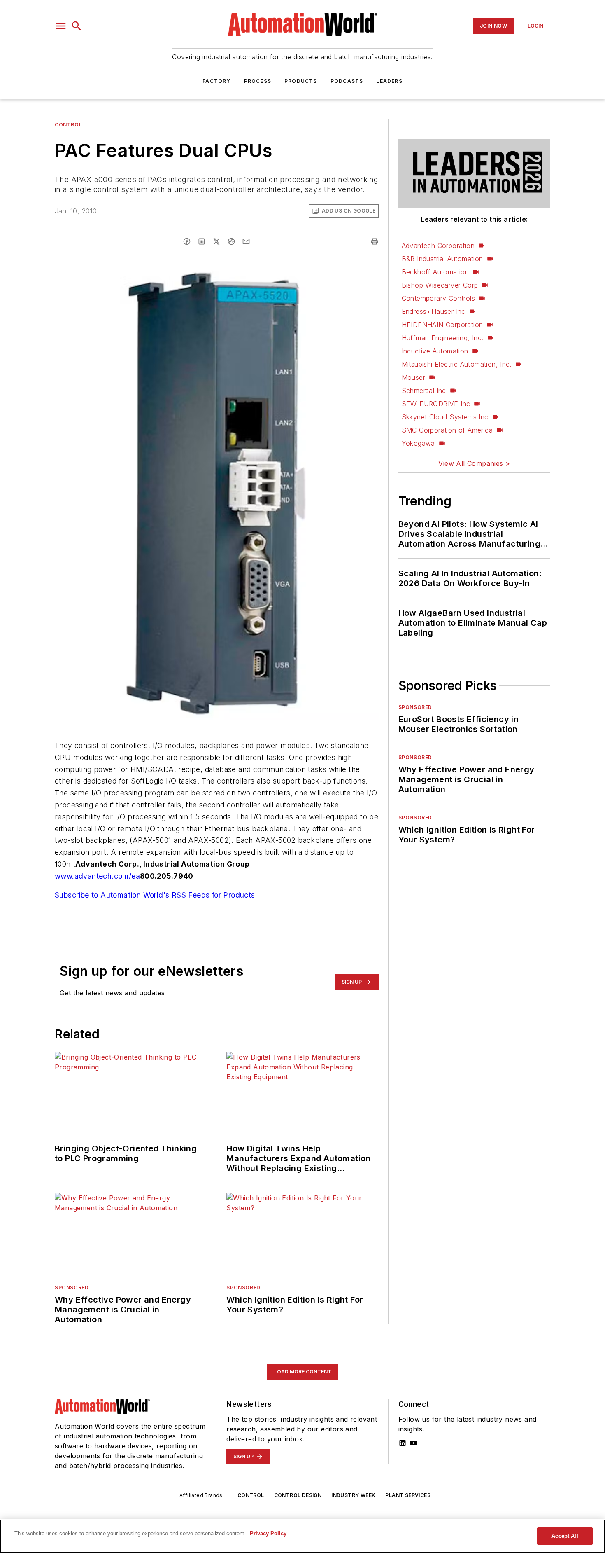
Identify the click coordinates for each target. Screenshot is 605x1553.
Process (257, 81)
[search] (76, 26)
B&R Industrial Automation (442, 259)
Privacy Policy (268, 1533)
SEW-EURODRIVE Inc (436, 404)
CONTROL (250, 1495)
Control (68, 125)
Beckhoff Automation (435, 272)
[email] (246, 241)
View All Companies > (474, 463)
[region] (302, 1536)
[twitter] (216, 241)
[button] (61, 26)
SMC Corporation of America (447, 430)
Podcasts (346, 81)
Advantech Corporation (438, 245)
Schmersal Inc (424, 390)
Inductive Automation (435, 351)
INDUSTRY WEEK (353, 1495)
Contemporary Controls (438, 298)
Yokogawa (418, 443)
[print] (374, 241)
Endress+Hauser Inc (433, 311)
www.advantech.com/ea (97, 876)
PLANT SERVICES (407, 1495)
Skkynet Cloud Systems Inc (445, 417)
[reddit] (231, 241)
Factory (216, 81)
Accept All (564, 1536)
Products (300, 81)
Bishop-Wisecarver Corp (440, 285)
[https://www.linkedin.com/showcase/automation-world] (402, 1443)
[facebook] (187, 241)
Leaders (389, 81)
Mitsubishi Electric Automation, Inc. (457, 364)
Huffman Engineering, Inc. (443, 338)
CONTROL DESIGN (298, 1495)
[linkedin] (202, 241)
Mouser (413, 377)
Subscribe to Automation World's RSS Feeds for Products (155, 895)
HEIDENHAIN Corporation (442, 324)
